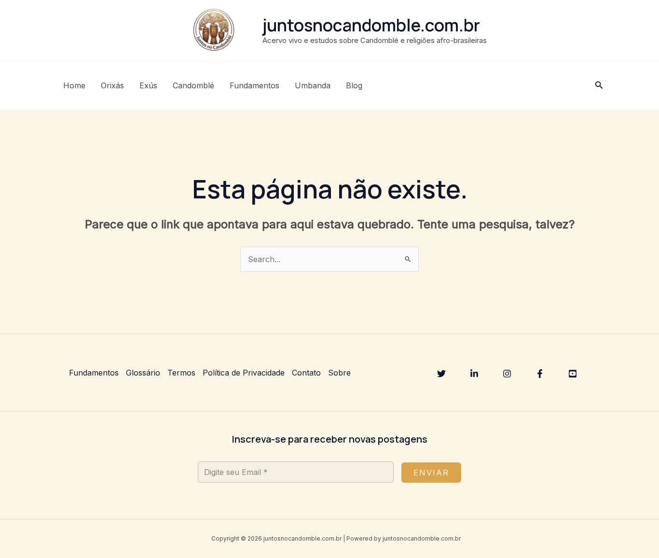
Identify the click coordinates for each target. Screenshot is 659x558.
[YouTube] (572, 373)
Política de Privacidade (244, 372)
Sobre (339, 372)
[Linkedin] (474, 373)
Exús (148, 85)
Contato (306, 372)
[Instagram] (507, 373)
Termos (181, 372)
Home (74, 85)
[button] (599, 85)
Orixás (112, 85)
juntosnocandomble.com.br (371, 25)
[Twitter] (441, 373)
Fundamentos (254, 85)
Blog (354, 85)
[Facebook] (539, 373)
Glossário (143, 372)
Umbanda (312, 85)
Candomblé (193, 85)
